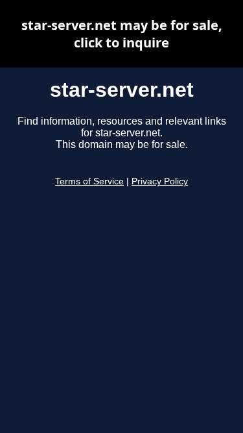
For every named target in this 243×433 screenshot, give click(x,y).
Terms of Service (89, 181)
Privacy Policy (160, 181)
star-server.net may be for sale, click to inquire (121, 33)
